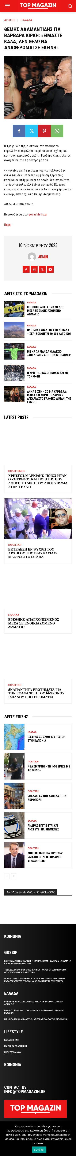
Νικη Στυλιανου (12, 1052)
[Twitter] (31, 131)
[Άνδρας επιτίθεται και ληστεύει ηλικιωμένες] (14, 825)
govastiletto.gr (38, 214)
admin (43, 256)
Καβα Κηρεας (11, 1040)
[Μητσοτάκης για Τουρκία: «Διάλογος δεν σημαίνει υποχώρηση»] (14, 855)
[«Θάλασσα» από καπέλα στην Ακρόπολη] (14, 796)
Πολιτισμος (16, 471)
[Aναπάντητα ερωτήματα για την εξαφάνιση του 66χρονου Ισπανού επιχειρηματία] (38, 659)
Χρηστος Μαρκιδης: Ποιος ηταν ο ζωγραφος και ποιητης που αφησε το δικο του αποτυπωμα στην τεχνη (38, 481)
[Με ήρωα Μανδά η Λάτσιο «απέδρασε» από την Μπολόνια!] (14, 351)
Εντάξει (39, 1149)
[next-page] (13, 876)
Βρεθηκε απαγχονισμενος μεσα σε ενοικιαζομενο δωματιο (45, 310)
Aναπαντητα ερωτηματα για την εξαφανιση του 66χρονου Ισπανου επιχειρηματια (36, 693)
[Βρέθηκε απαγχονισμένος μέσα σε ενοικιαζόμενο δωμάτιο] (14, 309)
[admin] (33, 256)
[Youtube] (50, 269)
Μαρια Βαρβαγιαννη (15, 1046)
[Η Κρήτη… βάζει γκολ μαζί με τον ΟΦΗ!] (14, 373)
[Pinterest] (44, 131)
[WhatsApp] (57, 131)
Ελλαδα (26, 20)
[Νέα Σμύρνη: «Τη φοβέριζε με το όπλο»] (14, 766)
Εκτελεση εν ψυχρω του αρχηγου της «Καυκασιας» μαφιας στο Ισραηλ (32, 553)
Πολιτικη (14, 545)
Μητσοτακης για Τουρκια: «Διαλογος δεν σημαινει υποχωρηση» (45, 856)
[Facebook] (19, 131)
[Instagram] (34, 269)
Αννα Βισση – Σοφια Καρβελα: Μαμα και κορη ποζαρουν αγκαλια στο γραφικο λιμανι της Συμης (49, 397)
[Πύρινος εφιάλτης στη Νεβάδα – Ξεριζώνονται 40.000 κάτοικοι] (14, 330)
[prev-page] (7, 876)
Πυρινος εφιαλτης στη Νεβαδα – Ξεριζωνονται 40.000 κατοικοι (49, 332)
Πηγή (7, 224)
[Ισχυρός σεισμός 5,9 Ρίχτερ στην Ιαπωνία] (14, 737)
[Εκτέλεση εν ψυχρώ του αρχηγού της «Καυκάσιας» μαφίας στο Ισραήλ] (38, 518)
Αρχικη (9, 20)
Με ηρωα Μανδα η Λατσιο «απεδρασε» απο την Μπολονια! (49, 353)
